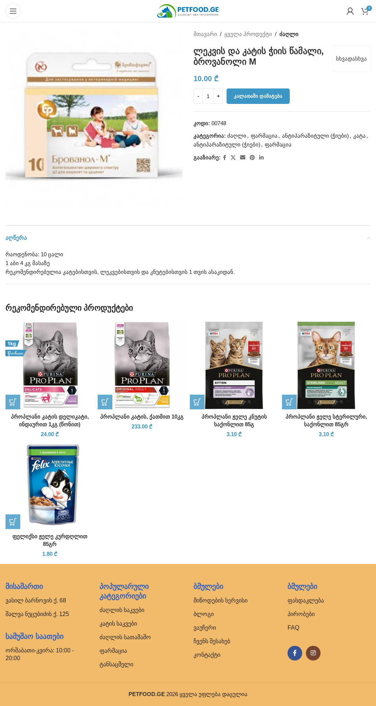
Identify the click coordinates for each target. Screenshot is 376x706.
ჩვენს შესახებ (212, 641)
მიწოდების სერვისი (220, 600)
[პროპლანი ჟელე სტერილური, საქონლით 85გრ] (326, 365)
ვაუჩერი (205, 627)
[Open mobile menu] (13, 11)
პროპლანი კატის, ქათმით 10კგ (142, 416)
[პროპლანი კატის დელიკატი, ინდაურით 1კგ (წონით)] (50, 365)
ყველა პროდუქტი (248, 34)
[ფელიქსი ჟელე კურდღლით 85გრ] (50, 485)
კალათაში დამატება (258, 96)
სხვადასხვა (351, 58)
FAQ (293, 627)
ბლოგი (204, 614)
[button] (13, 402)
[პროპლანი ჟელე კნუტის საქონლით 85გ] (234, 365)
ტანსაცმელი (116, 664)
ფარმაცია (264, 136)
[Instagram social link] (313, 653)
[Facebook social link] (224, 158)
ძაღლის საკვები (122, 610)
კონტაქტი (207, 655)
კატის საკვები (118, 623)
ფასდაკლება (306, 600)
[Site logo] (188, 10)
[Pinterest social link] (252, 158)
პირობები (301, 614)
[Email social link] (242, 158)
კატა (359, 136)
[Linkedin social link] (261, 158)
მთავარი (205, 34)
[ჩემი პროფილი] (350, 11)
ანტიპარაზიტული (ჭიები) (315, 136)
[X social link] (233, 158)
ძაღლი (289, 34)
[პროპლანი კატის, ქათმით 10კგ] (142, 365)
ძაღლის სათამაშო (125, 637)
